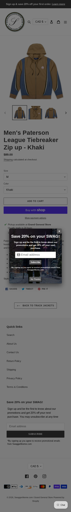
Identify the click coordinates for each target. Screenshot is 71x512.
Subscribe (35, 262)
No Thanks (35, 279)
